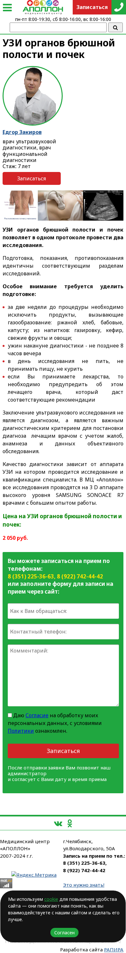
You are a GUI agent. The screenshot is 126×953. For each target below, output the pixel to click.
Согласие (37, 715)
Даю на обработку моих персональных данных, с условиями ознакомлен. (55, 723)
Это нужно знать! (83, 885)
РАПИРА (113, 949)
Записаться (31, 178)
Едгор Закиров (22, 132)
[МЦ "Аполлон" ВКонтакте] (58, 823)
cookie (51, 899)
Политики (21, 730)
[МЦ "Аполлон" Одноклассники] (69, 823)
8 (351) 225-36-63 (31, 576)
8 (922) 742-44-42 (80, 576)
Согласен (64, 932)
